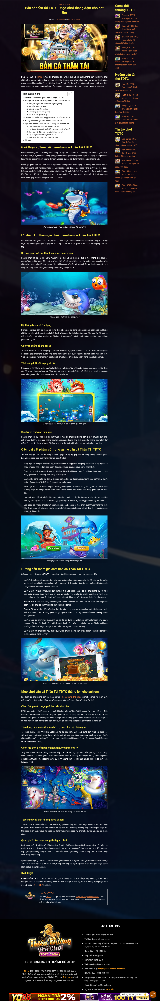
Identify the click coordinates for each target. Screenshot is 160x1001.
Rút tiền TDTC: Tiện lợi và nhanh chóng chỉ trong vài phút (126, 98)
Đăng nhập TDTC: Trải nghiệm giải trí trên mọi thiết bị (126, 108)
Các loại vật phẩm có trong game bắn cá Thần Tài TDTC (47, 117)
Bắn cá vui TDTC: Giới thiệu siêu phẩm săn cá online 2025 (126, 142)
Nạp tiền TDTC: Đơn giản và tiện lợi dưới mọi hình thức (126, 87)
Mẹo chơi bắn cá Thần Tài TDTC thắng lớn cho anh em (47, 124)
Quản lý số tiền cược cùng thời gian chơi (43, 137)
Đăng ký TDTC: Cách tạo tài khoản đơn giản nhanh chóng (126, 119)
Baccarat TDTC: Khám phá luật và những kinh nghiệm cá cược (127, 18)
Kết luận (27, 140)
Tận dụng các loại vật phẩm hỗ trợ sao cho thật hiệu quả (49, 129)
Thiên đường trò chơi (70, 697)
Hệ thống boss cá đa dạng (38, 106)
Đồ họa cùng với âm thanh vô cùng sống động (45, 104)
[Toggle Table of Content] (68, 94)
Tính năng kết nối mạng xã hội (39, 112)
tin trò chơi (38, 885)
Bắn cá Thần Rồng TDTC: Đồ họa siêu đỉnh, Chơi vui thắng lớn (126, 188)
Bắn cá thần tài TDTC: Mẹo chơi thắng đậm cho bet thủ (125, 153)
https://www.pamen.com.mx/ (87, 897)
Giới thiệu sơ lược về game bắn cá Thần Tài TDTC (44, 98)
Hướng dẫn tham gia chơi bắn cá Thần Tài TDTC (44, 120)
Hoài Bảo (110, 989)
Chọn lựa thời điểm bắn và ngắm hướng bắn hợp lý (47, 132)
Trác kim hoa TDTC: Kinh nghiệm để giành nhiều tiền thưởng (126, 40)
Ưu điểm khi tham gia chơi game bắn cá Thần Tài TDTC (47, 101)
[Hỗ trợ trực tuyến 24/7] (153, 994)
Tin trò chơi (64, 4)
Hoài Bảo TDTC (74, 20)
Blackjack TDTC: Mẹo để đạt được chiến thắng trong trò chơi (126, 50)
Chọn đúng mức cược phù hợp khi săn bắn (44, 126)
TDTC (39, 77)
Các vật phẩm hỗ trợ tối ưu (38, 109)
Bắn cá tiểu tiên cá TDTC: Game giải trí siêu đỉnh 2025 (127, 163)
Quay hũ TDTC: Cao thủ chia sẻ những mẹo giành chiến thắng (126, 29)
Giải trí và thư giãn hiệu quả (38, 115)
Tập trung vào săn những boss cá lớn (42, 135)
